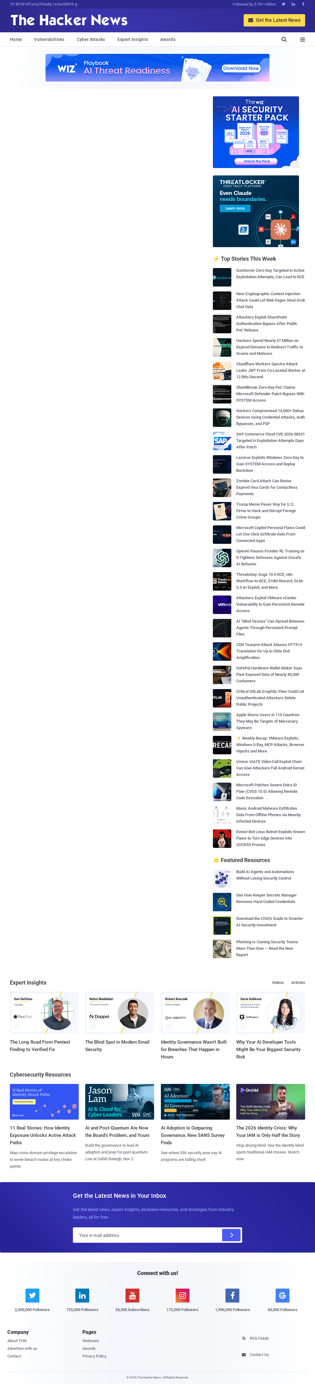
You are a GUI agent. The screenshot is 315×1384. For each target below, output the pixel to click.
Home (16, 39)
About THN (16, 1340)
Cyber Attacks (91, 39)
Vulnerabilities (49, 39)
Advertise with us (22, 1348)
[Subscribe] (231, 1235)
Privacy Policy (94, 1356)
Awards (167, 39)
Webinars (90, 1340)
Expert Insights (133, 39)
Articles (298, 982)
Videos (278, 982)
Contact (14, 1356)
